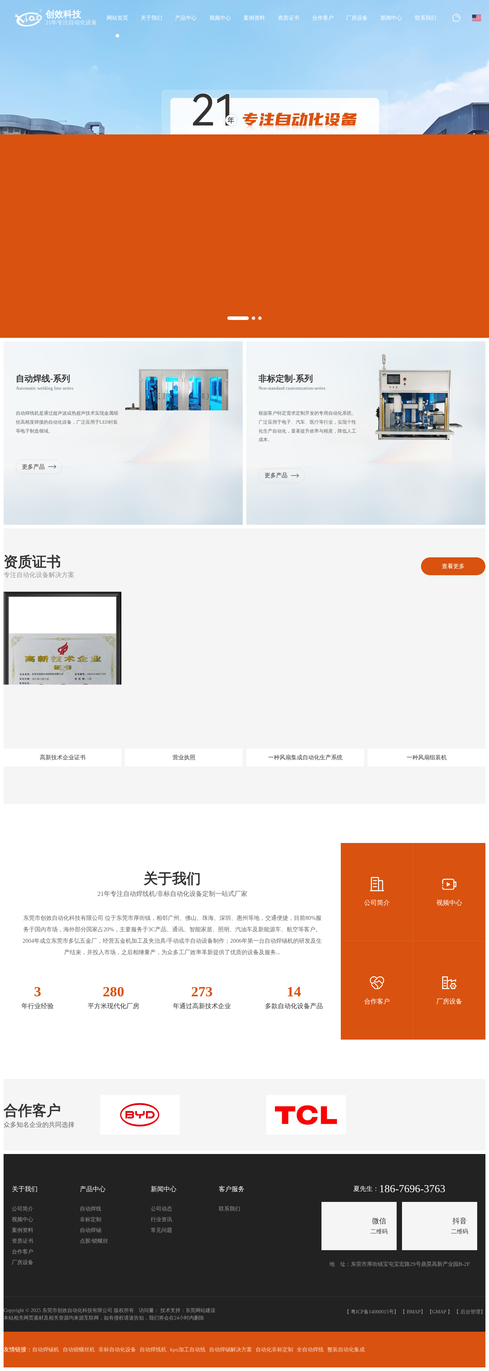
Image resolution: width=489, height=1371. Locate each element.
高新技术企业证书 (63, 757)
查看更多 (453, 566)
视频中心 (22, 1219)
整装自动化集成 (346, 1349)
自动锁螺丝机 (79, 1349)
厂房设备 (22, 1262)
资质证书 (22, 1241)
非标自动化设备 (117, 1349)
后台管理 (470, 1312)
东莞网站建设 (200, 1310)
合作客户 (22, 1251)
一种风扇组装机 (427, 757)
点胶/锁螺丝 (94, 1241)
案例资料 (22, 1230)
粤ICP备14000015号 (372, 1312)
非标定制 (90, 1219)
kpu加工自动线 (187, 1349)
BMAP (414, 1312)
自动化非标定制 (274, 1349)
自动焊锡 (90, 1230)
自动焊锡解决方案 (230, 1349)
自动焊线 (90, 1209)
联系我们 (229, 1209)
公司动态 (161, 1209)
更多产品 (33, 467)
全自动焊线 (310, 1349)
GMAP (439, 1312)
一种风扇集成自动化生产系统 (305, 757)
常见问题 (161, 1230)
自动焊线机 (153, 1349)
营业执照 (184, 757)
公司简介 (22, 1209)
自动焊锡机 (45, 1349)
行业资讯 (161, 1219)
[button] (238, 318)
